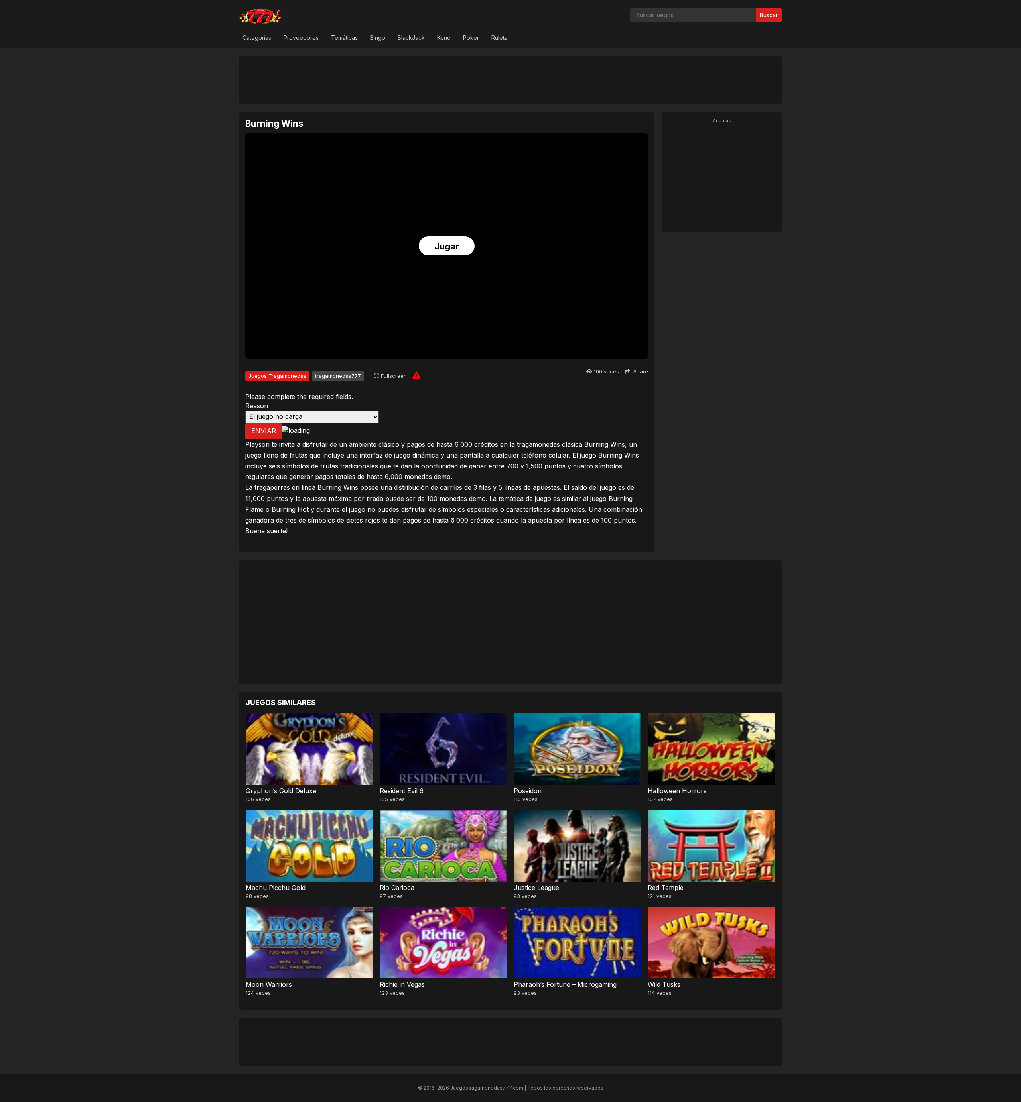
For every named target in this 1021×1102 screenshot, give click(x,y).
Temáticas (344, 37)
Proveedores (301, 37)
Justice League (536, 888)
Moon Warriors (269, 984)
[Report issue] (416, 375)
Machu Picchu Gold (276, 888)
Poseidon (528, 791)
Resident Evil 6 (402, 791)
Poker (471, 37)
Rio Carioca (397, 888)
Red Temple (666, 888)
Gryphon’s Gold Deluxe (281, 791)
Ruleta (499, 37)
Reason (256, 406)
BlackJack (411, 37)
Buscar (769, 15)
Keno (444, 37)
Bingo (377, 37)
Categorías (256, 37)
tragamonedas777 (338, 376)
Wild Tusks (664, 984)
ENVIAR (263, 431)
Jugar (446, 246)
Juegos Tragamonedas (277, 376)
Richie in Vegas (402, 984)
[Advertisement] (510, 80)
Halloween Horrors (677, 791)
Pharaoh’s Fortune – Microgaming (565, 984)
